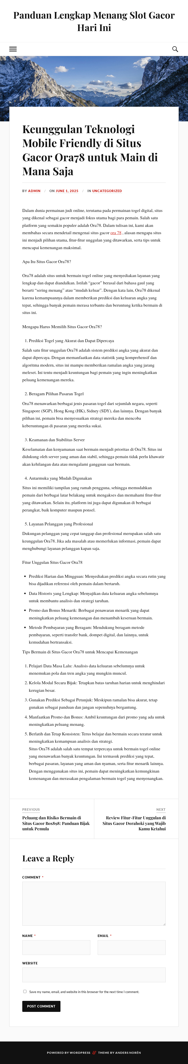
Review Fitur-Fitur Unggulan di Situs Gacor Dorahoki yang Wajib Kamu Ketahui (134, 823)
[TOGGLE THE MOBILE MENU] (13, 49)
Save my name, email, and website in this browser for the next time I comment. (84, 992)
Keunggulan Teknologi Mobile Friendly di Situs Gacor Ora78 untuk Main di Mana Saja (90, 149)
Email (105, 936)
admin (34, 191)
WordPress (80, 1052)
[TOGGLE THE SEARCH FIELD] (175, 49)
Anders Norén (128, 1052)
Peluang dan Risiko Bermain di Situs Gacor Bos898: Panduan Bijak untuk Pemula (56, 823)
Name (29, 936)
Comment (33, 877)
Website (30, 963)
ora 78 (115, 232)
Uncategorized (107, 191)
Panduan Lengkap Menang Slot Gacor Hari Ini (94, 21)
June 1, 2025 (67, 191)
